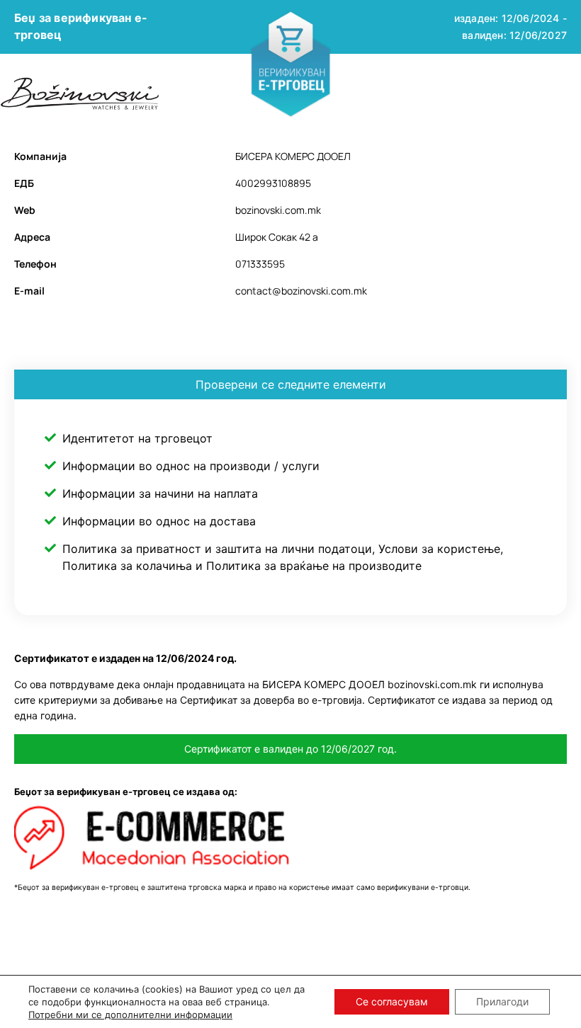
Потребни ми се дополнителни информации (130, 1014)
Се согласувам (392, 1001)
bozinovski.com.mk (278, 210)
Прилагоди (502, 1001)
